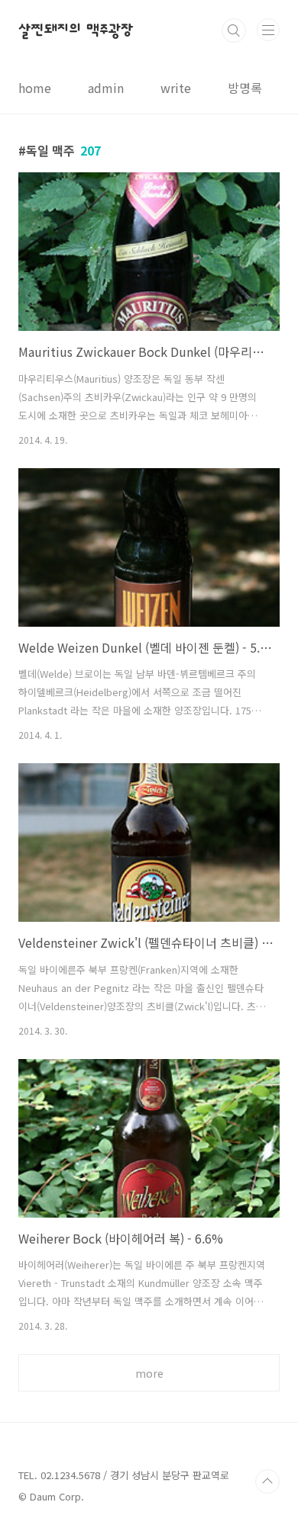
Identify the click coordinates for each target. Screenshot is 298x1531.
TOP (267, 1481)
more (149, 1373)
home (34, 88)
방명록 (245, 88)
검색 (233, 30)
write (175, 88)
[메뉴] (268, 29)
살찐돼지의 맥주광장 (76, 30)
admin (106, 88)
